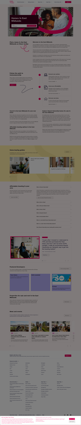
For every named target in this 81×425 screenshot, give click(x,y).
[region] (40, 420)
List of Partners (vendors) (40, 421)
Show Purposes (72, 421)
